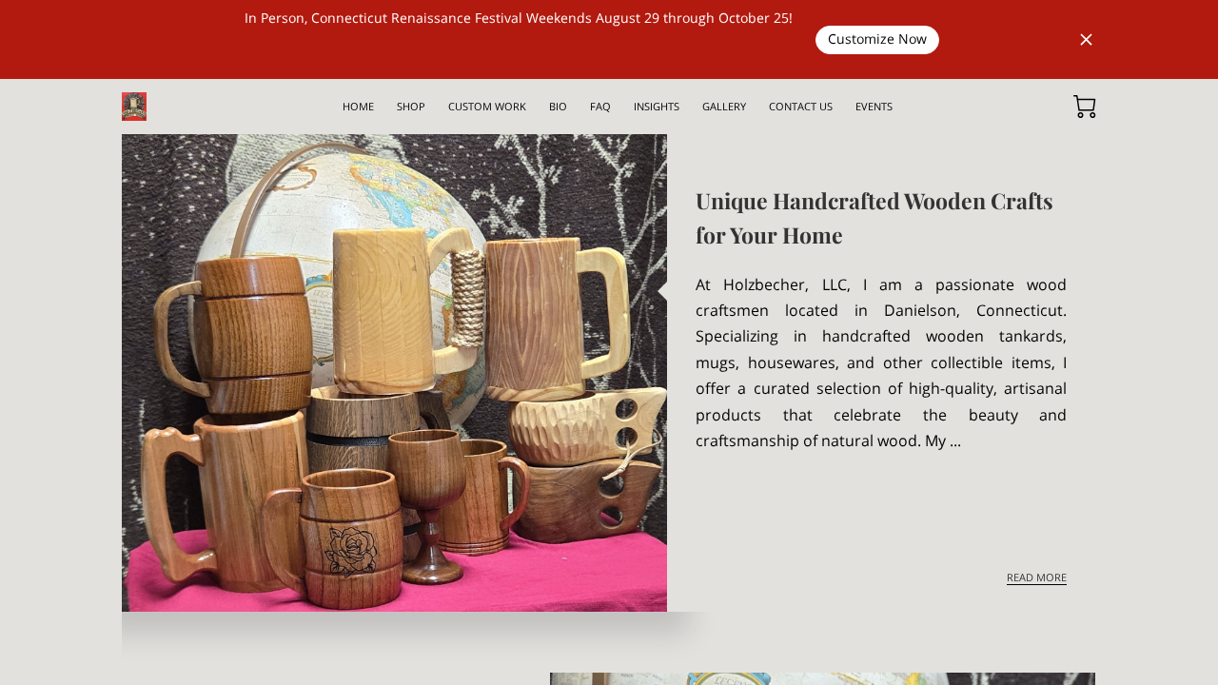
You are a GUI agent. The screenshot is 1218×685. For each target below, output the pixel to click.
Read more (1037, 577)
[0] (1084, 106)
